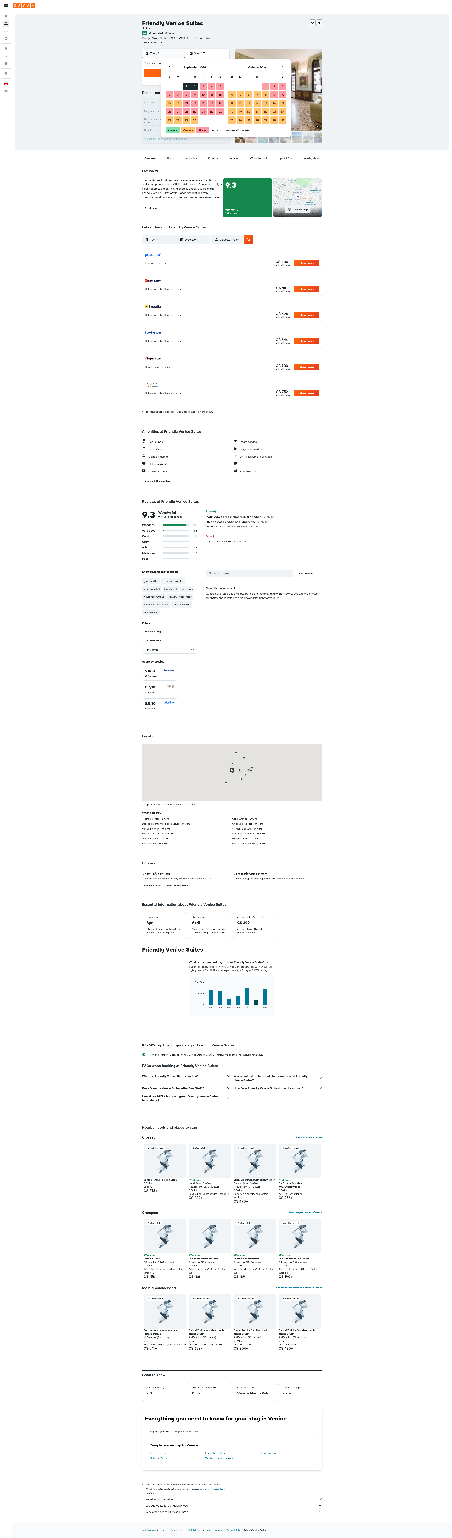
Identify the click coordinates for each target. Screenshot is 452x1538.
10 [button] (203, 95)
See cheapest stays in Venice (305, 1212)
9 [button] (195, 95)
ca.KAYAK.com (149, 1530)
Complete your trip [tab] (159, 1431)
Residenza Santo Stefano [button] (203, 1258)
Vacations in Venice (270, 1453)
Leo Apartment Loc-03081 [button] (294, 1258)
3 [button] (203, 86)
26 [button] (220, 111)
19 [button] (220, 103)
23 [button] (194, 111)
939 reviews (171, 33)
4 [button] (212, 86)
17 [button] (203, 103)
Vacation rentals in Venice (219, 1458)
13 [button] (169, 103)
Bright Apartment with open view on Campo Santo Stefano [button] (254, 1181)
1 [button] (186, 86)
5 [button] (220, 86)
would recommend (154, 596)
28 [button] (177, 120)
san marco (187, 589)
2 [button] (195, 86)
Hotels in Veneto (214, 1530)
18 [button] (211, 103)
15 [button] (186, 103)
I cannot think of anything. (226, 541)
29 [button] (186, 120)
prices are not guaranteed (212, 1488)
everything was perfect (156, 604)
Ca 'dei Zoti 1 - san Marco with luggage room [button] (206, 1332)
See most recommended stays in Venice (299, 1287)
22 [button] (186, 111)
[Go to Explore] (6, 48)
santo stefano (151, 612)
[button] (6, 5)
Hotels (163, 1530)
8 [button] (186, 95)
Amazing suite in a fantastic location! (232, 526)
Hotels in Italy (194, 1530)
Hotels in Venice (159, 1458)
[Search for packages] (6, 38)
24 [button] (203, 111)
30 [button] (195, 120)
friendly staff (170, 589)
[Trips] (6, 73)
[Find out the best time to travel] (6, 63)
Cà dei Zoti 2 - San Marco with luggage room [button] (251, 1332)
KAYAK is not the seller (159, 1499)
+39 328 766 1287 (153, 42)
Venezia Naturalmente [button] (246, 1258)
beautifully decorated (180, 596)
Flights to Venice (159, 1453)
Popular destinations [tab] (187, 1431)
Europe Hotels (177, 1530)
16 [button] (195, 103)
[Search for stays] (6, 23)
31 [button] (282, 120)
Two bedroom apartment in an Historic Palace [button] (161, 1332)
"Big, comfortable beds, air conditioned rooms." (237, 521)
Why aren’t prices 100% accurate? (167, 1512)
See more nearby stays (309, 1137)
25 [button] (211, 111)
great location (151, 581)
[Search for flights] (6, 16)
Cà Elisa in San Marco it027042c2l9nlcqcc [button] (291, 1185)
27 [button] (169, 120)
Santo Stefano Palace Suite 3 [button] (160, 1179)
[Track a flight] (6, 56)
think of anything (182, 604)
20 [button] (169, 111)
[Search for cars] (6, 31)
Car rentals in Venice (216, 1453)
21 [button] (178, 111)
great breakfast (152, 589)
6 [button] (169, 95)
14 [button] (178, 103)
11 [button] (212, 95)
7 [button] (178, 95)
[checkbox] (159, 673)
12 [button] (220, 95)
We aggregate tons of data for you (167, 1505)
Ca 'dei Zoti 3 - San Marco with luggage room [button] (297, 1332)
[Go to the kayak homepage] (24, 5)
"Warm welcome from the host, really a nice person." (240, 516)
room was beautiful (173, 581)
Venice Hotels (233, 1530)
